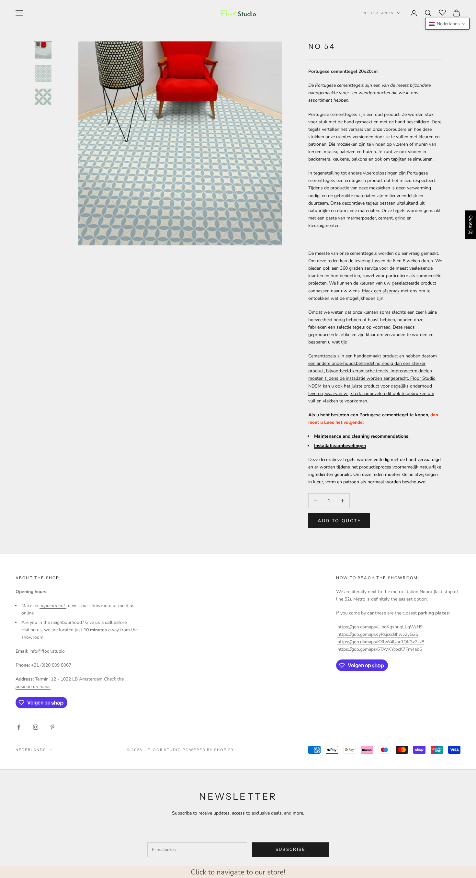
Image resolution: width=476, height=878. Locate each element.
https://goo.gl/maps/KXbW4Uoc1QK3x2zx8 (380, 642)
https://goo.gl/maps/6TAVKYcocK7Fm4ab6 (379, 649)
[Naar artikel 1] (43, 50)
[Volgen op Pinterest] (52, 727)
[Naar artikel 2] (43, 73)
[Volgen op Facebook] (19, 727)
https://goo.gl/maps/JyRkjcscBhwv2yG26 (377, 634)
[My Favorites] (442, 12)
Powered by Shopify (208, 750)
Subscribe (291, 849)
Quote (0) (471, 224)
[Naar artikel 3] (43, 97)
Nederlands (378, 13)
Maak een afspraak (381, 291)
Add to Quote (339, 521)
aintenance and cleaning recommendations (364, 436)
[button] (447, 23)
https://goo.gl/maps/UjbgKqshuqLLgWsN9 (380, 627)
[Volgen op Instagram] (35, 727)
